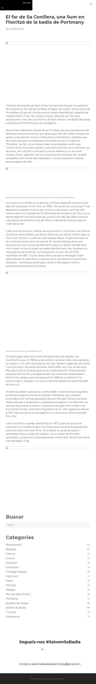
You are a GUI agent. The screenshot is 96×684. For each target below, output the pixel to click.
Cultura (10, 558)
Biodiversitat (14, 544)
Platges (10, 589)
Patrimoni (12, 576)
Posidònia (12, 598)
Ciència (10, 553)
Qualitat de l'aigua (17, 603)
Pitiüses (11, 585)
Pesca (9, 580)
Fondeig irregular (16, 571)
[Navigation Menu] (91, 4)
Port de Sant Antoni (18, 594)
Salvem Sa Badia (16, 607)
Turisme (11, 612)
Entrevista (12, 567)
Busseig (11, 549)
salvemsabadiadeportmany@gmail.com (56, 664)
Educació (11, 562)
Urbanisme (12, 616)
